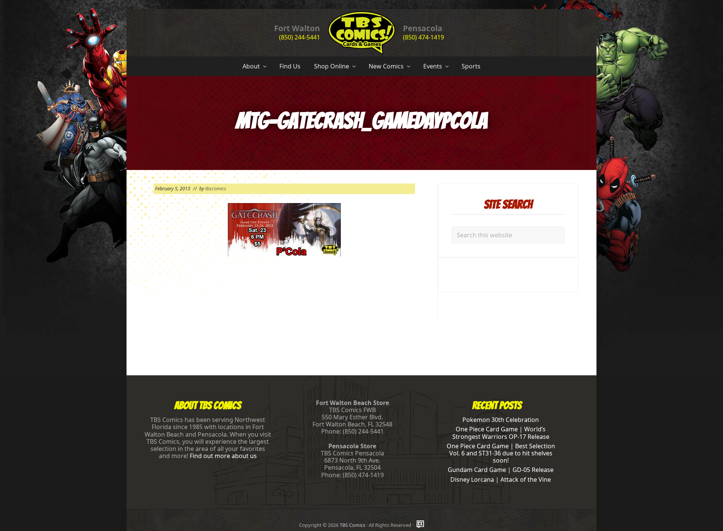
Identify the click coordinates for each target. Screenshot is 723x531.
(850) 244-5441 (299, 37)
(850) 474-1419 (423, 37)
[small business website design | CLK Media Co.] (420, 525)
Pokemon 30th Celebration (500, 420)
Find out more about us (223, 456)
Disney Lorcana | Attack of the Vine (500, 479)
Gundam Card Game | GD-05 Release (501, 470)
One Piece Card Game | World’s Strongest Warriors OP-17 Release (500, 432)
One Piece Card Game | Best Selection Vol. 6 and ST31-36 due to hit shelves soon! (501, 453)
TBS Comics (352, 525)
